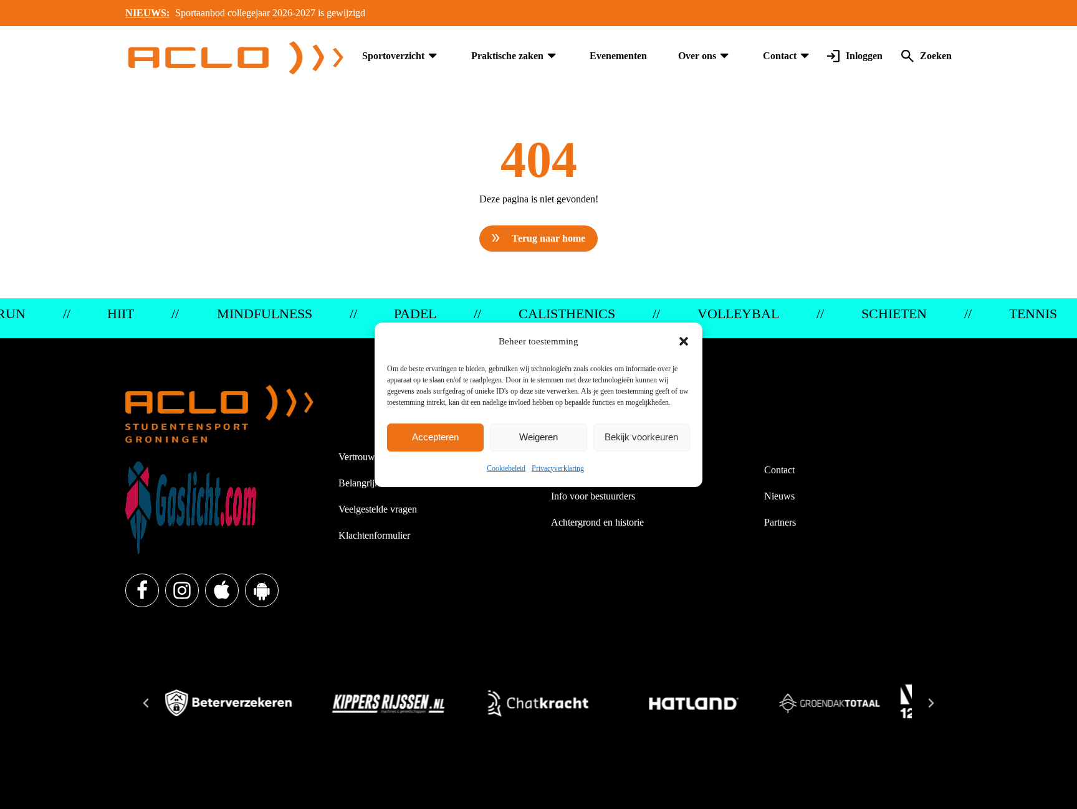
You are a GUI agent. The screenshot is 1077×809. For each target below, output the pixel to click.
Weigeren (538, 437)
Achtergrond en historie (597, 522)
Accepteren (435, 437)
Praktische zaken (507, 55)
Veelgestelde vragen (377, 509)
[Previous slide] (146, 703)
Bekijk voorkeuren (641, 437)
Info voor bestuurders (593, 496)
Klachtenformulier (374, 535)
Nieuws (779, 496)
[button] (683, 341)
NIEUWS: (147, 12)
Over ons (697, 55)
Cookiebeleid (506, 468)
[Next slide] (931, 703)
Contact (780, 55)
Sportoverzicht (393, 55)
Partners (780, 522)
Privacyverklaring (558, 468)
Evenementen (618, 55)
